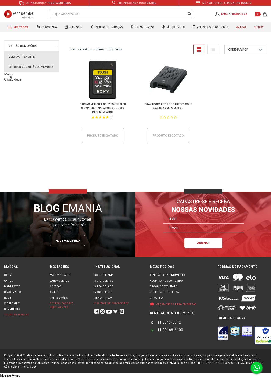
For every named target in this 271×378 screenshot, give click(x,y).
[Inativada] (223, 333)
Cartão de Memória (23, 45)
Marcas (241, 27)
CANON (8, 280)
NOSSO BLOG (102, 292)
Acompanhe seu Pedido (166, 280)
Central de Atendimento (167, 275)
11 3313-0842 (168, 322)
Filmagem (76, 27)
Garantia (156, 297)
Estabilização (144, 27)
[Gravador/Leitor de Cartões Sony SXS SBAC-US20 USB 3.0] (168, 80)
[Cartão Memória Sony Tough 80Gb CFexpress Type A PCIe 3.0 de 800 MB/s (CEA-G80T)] (102, 80)
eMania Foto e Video (73, 49)
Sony (110, 49)
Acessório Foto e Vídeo (212, 27)
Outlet (258, 27)
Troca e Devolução (163, 286)
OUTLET (55, 292)
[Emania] (18, 14)
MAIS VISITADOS (60, 275)
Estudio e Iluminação (108, 27)
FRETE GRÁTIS (59, 297)
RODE (7, 297)
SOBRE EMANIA (104, 275)
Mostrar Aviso (10, 375)
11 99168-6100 (169, 330)
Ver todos (20, 27)
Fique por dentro (68, 240)
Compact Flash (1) (21, 56)
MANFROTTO (12, 286)
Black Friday (103, 297)
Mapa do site (103, 286)
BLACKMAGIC (12, 292)
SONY (7, 275)
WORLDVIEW (12, 303)
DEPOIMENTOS (103, 280)
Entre (224, 14)
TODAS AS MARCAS (16, 314)
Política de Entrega (164, 292)
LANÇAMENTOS (59, 280)
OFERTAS (56, 286)
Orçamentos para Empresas (176, 304)
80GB (119, 49)
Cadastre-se (239, 14)
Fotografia (49, 27)
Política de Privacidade (111, 303)
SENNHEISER (12, 309)
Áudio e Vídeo (176, 27)
